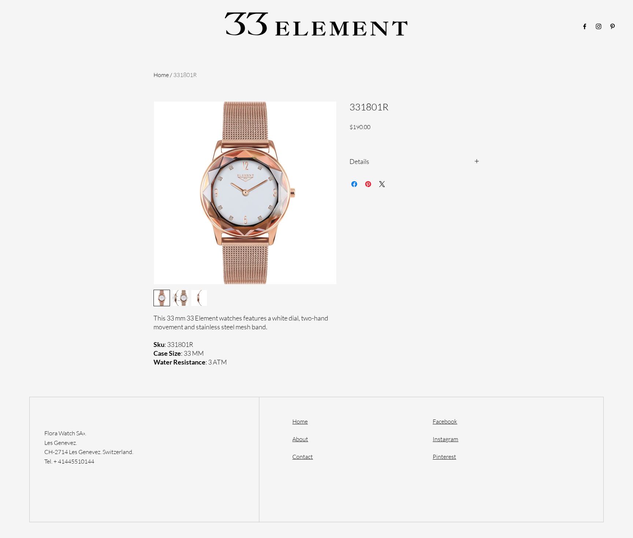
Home (161, 74)
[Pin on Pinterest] (368, 184)
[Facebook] (584, 26)
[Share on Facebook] (354, 184)
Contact (302, 456)
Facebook (445, 421)
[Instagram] (598, 26)
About (300, 439)
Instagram (445, 439)
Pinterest (444, 456)
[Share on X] (382, 184)
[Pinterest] (612, 26)
